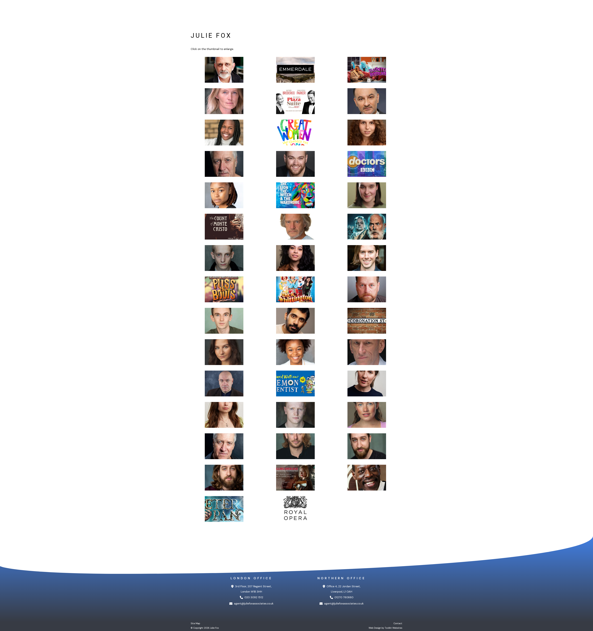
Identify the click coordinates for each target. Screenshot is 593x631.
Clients (361, 9)
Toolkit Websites (393, 628)
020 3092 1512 (253, 597)
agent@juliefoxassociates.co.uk (253, 603)
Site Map (195, 623)
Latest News (379, 9)
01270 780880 (343, 597)
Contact (397, 9)
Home (349, 9)
